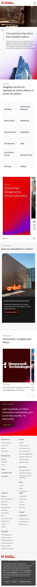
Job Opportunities (24, 459)
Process (3, 464)
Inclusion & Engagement (25, 454)
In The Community (24, 451)
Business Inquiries (24, 519)
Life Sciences (5, 513)
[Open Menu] (35, 3)
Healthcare (4, 504)
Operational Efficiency (7, 543)
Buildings (3, 459)
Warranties (22, 507)
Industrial (4, 462)
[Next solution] (33, 238)
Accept (6, 581)
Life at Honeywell (24, 445)
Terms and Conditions (11, 572)
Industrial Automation (25, 473)
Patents (21, 502)
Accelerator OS (6, 473)
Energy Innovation (6, 537)
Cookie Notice (27, 570)
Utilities (3, 527)
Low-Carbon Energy (6, 518)
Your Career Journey (24, 448)
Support (22, 512)
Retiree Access (23, 524)
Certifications (23, 499)
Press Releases (23, 491)
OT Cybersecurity (6, 546)
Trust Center (4, 451)
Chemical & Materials (7, 499)
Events (21, 488)
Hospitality (4, 510)
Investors (4, 476)
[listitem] (10, 106)
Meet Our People (23, 462)
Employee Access (24, 521)
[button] (34, 21)
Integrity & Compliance (25, 456)
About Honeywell (6, 443)
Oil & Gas (3, 524)
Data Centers (5, 502)
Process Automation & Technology (25, 476)
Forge (3, 469)
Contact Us (23, 515)
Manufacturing (5, 521)
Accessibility (22, 496)
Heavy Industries (6, 507)
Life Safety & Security (7, 540)
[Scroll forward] (32, 395)
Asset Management (6, 534)
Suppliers (21, 504)
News (21, 482)
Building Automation (24, 470)
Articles (21, 485)
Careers (21, 443)
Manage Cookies (25, 581)
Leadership (4, 445)
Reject (14, 581)
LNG (2, 515)
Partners (3, 448)
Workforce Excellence (7, 548)
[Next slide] (27, 326)
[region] (18, 16)
